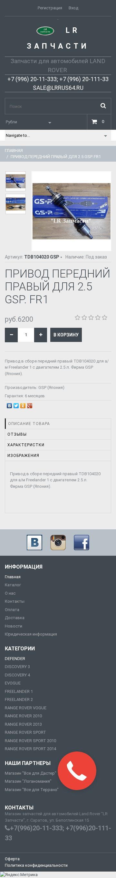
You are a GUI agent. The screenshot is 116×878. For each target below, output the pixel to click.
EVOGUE (13, 683)
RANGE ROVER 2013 (23, 724)
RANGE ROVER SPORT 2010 (30, 740)
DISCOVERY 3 (17, 666)
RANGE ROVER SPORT (25, 732)
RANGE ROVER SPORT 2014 (30, 748)
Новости (13, 626)
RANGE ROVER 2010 (23, 715)
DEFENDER (15, 658)
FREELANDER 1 (19, 691)
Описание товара (29, 423)
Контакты (14, 601)
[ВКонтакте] (9, 404)
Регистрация (50, 7)
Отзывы (17, 434)
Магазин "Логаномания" (28, 781)
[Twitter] (16, 404)
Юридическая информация (31, 634)
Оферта (12, 858)
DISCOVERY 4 (17, 675)
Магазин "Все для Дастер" (30, 773)
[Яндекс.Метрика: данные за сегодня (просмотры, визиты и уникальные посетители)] (19, 875)
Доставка (14, 617)
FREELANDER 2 (19, 699)
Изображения (23, 455)
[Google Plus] (29, 404)
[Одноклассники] (23, 404)
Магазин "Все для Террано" (32, 789)
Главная (14, 150)
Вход (73, 7)
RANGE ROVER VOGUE (25, 707)
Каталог (13, 584)
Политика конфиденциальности (36, 865)
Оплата (12, 609)
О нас (10, 593)
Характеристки (25, 445)
